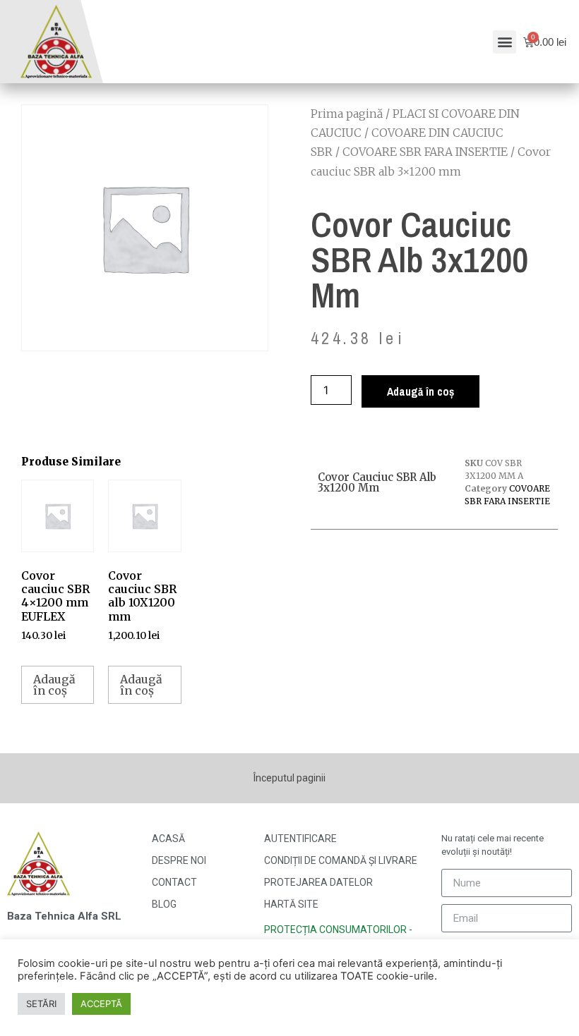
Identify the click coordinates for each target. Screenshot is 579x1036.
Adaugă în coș (420, 391)
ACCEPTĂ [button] (101, 1003)
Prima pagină (347, 113)
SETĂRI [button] (41, 1003)
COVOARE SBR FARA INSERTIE (425, 152)
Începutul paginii (289, 778)
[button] (504, 42)
